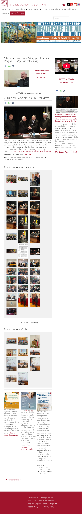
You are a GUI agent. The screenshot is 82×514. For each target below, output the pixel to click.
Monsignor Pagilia (14, 480)
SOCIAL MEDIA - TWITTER (67, 83)
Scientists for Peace (17, 13)
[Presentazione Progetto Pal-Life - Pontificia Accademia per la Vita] (12, 193)
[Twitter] (68, 4)
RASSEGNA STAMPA (66, 79)
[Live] (71, 4)
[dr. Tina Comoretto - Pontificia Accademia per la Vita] (34, 193)
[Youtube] (75, 4)
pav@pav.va (53, 504)
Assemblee (55, 9)
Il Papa (11, 9)
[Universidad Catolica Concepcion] (34, 341)
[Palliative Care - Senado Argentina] (12, 300)
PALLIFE (5, 13)
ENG (29, 155)
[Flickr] (78, 4)
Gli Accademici (34, 9)
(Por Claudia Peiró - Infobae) (66, 152)
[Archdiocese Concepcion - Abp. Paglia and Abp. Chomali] (34, 353)
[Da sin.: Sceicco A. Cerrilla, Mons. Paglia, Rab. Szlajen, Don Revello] (12, 236)
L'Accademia (21, 9)
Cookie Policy (33, 507)
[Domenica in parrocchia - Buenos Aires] (12, 179)
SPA (25, 155)
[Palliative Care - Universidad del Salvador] (23, 300)
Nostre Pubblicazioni (69, 9)
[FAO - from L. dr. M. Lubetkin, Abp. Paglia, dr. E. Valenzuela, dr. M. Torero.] (23, 341)
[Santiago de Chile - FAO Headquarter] (12, 341)
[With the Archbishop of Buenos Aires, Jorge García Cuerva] (11, 311)
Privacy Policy (49, 507)
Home (4, 9)
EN (62, 5)
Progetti (46, 9)
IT (64, 5)
